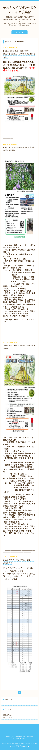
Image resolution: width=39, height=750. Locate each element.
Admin (25, 747)
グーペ (20, 747)
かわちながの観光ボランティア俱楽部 (18, 743)
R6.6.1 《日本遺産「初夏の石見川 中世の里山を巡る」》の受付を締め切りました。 (19, 54)
